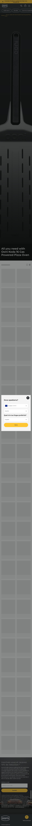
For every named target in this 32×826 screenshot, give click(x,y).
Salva (16, 425)
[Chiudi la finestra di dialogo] (27, 397)
